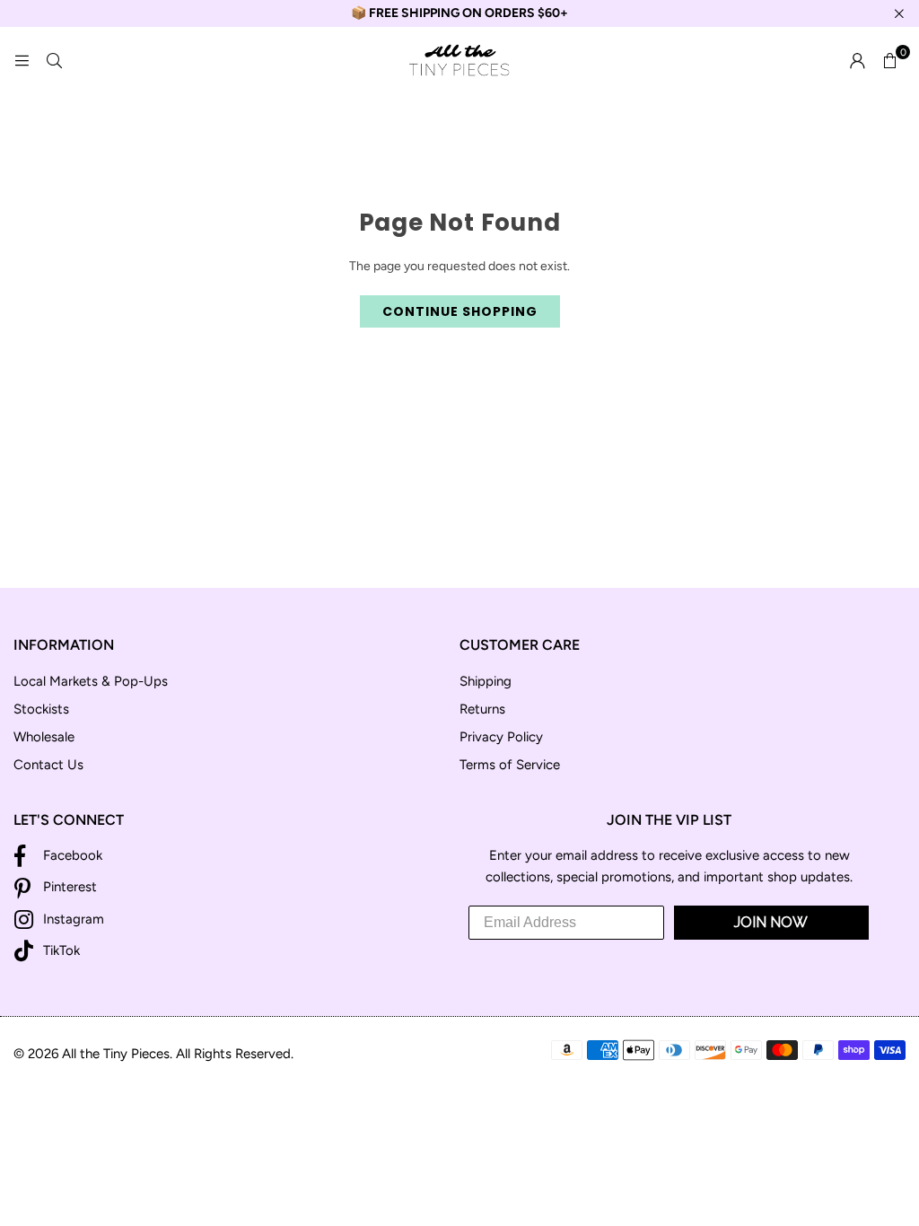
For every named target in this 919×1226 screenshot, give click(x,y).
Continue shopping (460, 311)
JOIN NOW (771, 922)
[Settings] (857, 61)
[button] (889, 61)
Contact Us (48, 765)
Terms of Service (510, 765)
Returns (482, 709)
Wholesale (43, 737)
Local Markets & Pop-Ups (90, 681)
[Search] (54, 60)
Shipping (486, 681)
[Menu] (21, 60)
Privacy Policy (501, 737)
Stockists (41, 709)
